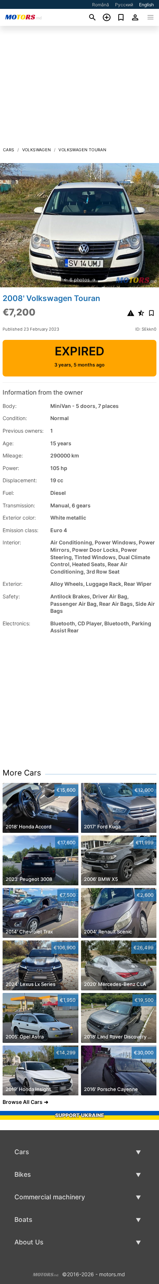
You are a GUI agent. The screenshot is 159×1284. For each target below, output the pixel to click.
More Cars (22, 772)
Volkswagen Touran (82, 149)
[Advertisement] (79, 88)
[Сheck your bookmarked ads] (121, 17)
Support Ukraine (79, 1115)
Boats (23, 1219)
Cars (8, 149)
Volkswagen (36, 149)
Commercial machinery (49, 1197)
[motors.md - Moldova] (46, 1273)
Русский (124, 4)
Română (100, 4)
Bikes (22, 1174)
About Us (28, 1242)
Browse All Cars (23, 1102)
